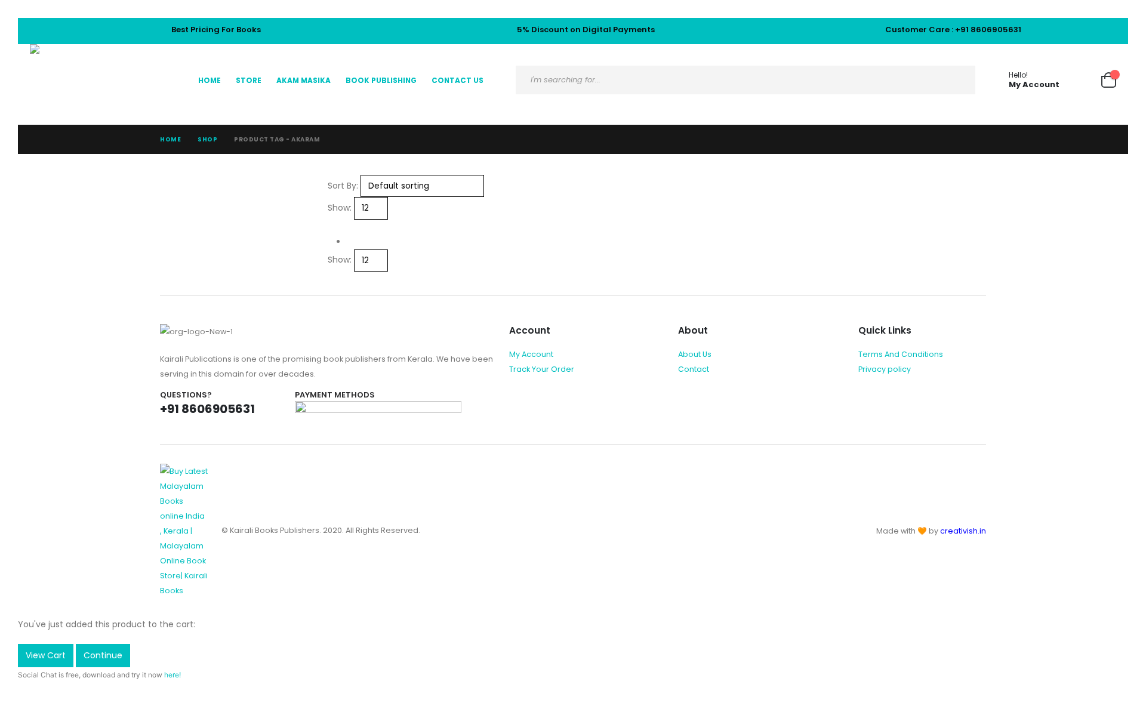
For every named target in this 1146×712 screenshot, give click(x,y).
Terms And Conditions (900, 354)
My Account (531, 354)
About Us (694, 354)
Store (248, 80)
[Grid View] (333, 227)
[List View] (343, 227)
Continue (103, 655)
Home (209, 80)
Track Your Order (541, 369)
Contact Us (457, 80)
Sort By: (343, 186)
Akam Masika (303, 80)
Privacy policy (884, 369)
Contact (693, 369)
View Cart (46, 655)
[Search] (956, 80)
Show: (340, 208)
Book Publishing (381, 80)
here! (172, 674)
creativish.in (963, 531)
